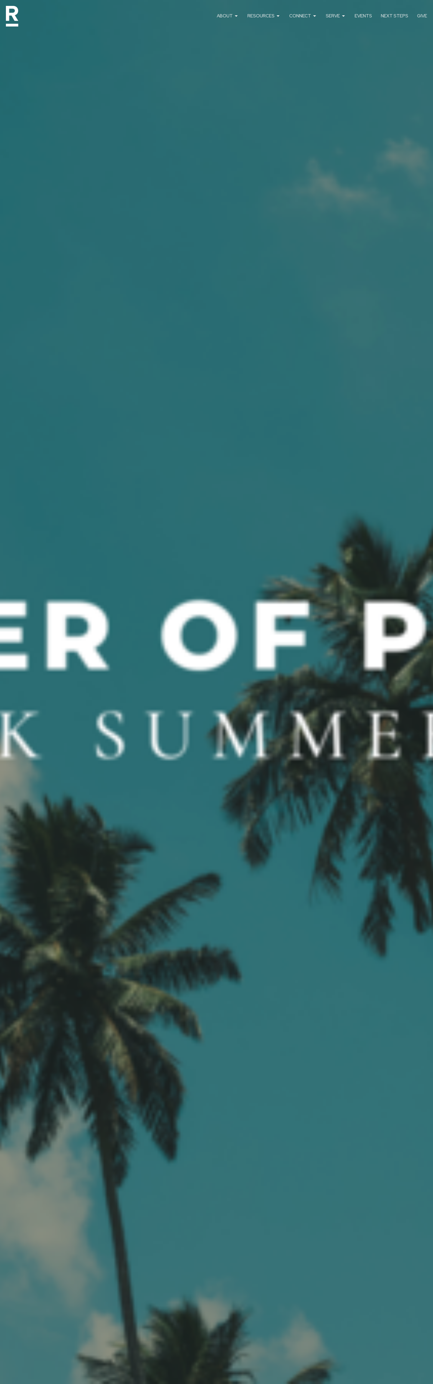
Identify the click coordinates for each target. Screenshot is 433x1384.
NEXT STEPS (394, 16)
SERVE (333, 16)
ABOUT (225, 16)
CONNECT (300, 16)
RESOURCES (261, 16)
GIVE (422, 16)
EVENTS (363, 16)
